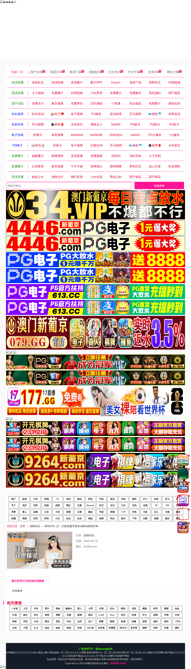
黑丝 (47, 621)
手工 (13, 505)
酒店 (90, 615)
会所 (79, 621)
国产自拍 (36, 72)
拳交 (123, 518)
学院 (25, 621)
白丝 (36, 621)
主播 (79, 505)
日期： (80, 541)
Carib (101, 615)
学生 (36, 608)
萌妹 (58, 608)
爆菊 (166, 608)
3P (156, 505)
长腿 (69, 615)
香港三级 (75, 72)
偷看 (47, 615)
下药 (134, 518)
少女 (57, 518)
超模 (35, 512)
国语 (145, 621)
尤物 (167, 512)
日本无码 (114, 72)
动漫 (145, 505)
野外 (47, 608)
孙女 (36, 615)
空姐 (123, 499)
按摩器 (112, 627)
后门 (90, 621)
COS (123, 512)
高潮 (79, 615)
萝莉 (90, 499)
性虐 (134, 615)
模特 (134, 499)
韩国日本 (56, 72)
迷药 (155, 627)
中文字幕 (134, 72)
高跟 (24, 518)
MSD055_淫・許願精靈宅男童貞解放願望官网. (72, 526)
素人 (24, 512)
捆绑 (145, 627)
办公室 (90, 627)
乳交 (112, 518)
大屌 (25, 627)
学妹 (101, 499)
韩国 (46, 499)
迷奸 (24, 505)
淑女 (25, 615)
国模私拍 (95, 72)
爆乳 (177, 627)
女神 (177, 615)
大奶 (57, 512)
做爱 (156, 518)
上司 (25, 608)
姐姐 (47, 627)
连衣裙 (101, 627)
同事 (13, 512)
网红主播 (173, 72)
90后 (69, 621)
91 (58, 499)
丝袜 (156, 499)
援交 (167, 518)
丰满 (101, 608)
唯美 (123, 608)
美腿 (13, 518)
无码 (134, 505)
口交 (123, 505)
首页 (22, 526)
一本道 (14, 608)
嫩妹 (90, 512)
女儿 (36, 627)
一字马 (177, 621)
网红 (68, 505)
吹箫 (166, 627)
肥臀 (101, 621)
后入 (156, 512)
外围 (166, 615)
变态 (123, 615)
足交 (112, 505)
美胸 (112, 512)
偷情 (101, 518)
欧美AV (153, 72)
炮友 (177, 608)
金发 (79, 518)
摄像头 (68, 608)
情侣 (112, 499)
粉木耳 (123, 627)
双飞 (167, 499)
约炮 (134, 512)
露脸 (145, 608)
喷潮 (112, 621)
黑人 (79, 608)
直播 (68, 512)
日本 (35, 499)
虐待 (155, 621)
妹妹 (58, 627)
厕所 (166, 621)
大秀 (90, 608)
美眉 (123, 621)
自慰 (145, 518)
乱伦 (68, 518)
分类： (80, 535)
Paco (112, 615)
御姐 (90, 518)
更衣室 (134, 627)
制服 (46, 505)
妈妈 (69, 627)
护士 (145, 499)
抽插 (155, 615)
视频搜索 (159, 185)
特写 (155, 608)
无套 (145, 512)
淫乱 (58, 621)
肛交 (101, 505)
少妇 (46, 512)
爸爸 (79, 627)
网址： (80, 546)
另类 (134, 608)
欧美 (24, 499)
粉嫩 (134, 621)
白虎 (14, 615)
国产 (13, 499)
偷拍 (79, 499)
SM (167, 505)
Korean (90, 505)
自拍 (68, 499)
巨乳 (35, 505)
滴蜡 (58, 615)
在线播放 (17, 590)
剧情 (57, 505)
